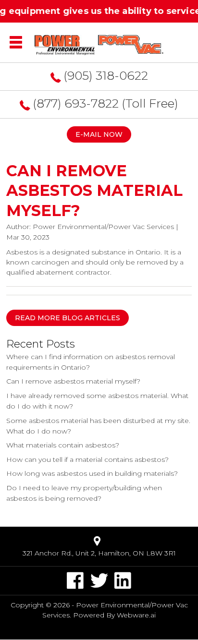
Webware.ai (136, 615)
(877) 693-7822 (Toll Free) (105, 103)
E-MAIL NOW (99, 134)
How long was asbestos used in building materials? (92, 473)
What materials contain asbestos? (62, 445)
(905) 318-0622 (105, 75)
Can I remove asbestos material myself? (73, 381)
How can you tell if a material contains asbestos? (87, 459)
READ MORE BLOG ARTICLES (67, 318)
